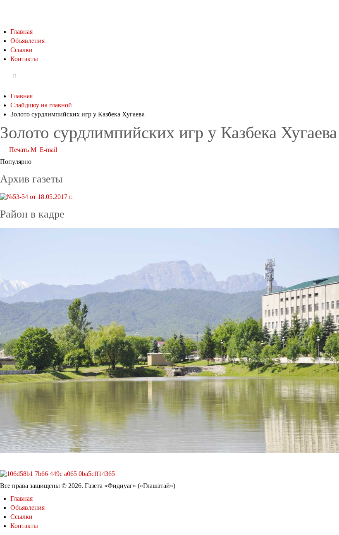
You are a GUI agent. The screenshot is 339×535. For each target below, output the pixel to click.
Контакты (24, 58)
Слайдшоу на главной (41, 105)
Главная (21, 31)
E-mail (47, 149)
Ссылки (21, 49)
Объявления (27, 40)
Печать (19, 149)
